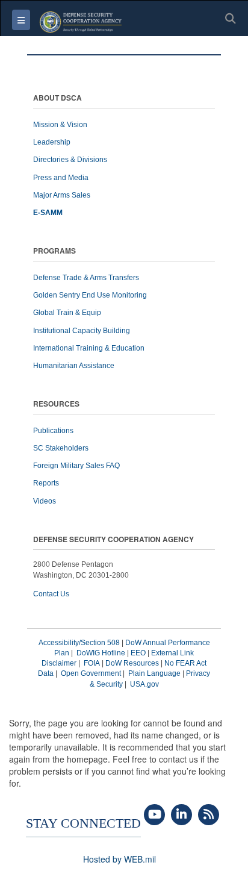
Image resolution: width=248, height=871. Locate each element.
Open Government (91, 673)
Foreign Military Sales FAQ (76, 465)
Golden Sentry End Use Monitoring (90, 295)
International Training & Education (88, 348)
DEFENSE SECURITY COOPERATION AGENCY (113, 540)
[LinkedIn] (181, 815)
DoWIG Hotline (100, 653)
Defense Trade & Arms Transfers (86, 277)
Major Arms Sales (61, 195)
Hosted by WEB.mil (119, 859)
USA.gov (144, 684)
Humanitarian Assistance (73, 365)
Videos (44, 501)
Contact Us (51, 594)
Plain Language (154, 673)
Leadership (51, 142)
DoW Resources (132, 663)
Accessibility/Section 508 (79, 642)
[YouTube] (154, 815)
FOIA (92, 663)
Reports (46, 483)
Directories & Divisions (70, 159)
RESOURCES (56, 404)
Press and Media (60, 177)
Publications (53, 430)
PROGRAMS (54, 251)
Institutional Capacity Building (81, 330)
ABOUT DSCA (57, 98)
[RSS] (208, 815)
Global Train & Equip (67, 312)
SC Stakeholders (60, 448)
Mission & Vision (60, 124)
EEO (138, 653)
